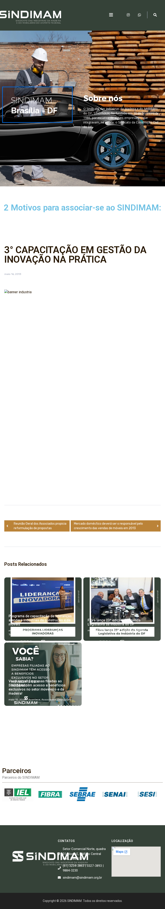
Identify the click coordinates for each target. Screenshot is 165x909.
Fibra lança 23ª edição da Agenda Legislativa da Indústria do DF (114, 622)
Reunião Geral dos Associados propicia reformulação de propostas (40, 526)
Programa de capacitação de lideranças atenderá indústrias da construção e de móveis (40, 620)
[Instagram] (128, 14)
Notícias (69, 630)
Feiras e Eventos (52, 630)
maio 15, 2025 (17, 699)
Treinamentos (17, 634)
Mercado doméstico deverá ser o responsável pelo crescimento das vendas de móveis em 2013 (108, 526)
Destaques (127, 630)
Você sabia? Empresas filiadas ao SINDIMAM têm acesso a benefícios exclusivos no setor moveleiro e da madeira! (37, 687)
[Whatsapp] (139, 14)
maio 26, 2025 (17, 630)
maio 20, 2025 (96, 630)
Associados (48, 699)
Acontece (34, 630)
